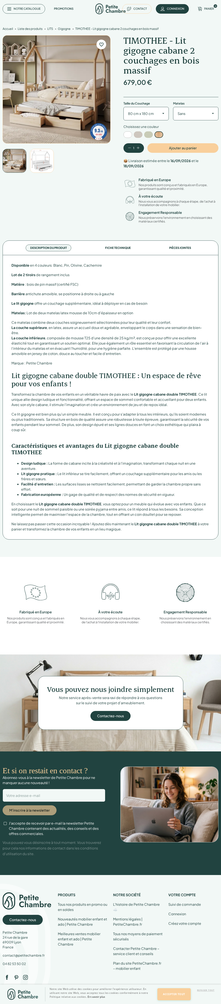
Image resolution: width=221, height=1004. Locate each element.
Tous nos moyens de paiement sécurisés (138, 936)
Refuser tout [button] (206, 990)
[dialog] (110, 994)
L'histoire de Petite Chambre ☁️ (136, 907)
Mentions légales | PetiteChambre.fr (127, 922)
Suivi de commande (184, 904)
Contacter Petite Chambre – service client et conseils (136, 951)
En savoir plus (96, 997)
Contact (140, 8)
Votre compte (182, 895)
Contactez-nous (110, 716)
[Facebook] (7, 977)
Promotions (63, 8)
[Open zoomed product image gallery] (56, 89)
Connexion (177, 914)
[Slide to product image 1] (14, 161)
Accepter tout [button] (174, 994)
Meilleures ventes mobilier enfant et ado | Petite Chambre (79, 938)
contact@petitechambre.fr (24, 955)
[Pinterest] (16, 977)
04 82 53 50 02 (14, 964)
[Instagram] (25, 977)
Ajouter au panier (183, 148)
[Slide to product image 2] (42, 161)
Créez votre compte (184, 923)
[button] (101, 1000)
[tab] (48, 248)
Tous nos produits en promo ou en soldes (82, 907)
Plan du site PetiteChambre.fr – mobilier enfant (137, 966)
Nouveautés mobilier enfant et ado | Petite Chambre (82, 922)
